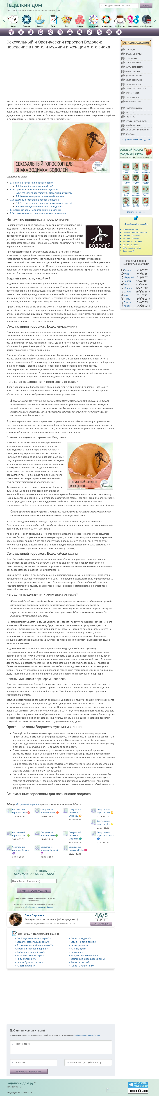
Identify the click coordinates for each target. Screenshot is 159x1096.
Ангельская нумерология (137, 130)
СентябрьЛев (136, 183)
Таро (66, 26)
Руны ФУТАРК (131, 58)
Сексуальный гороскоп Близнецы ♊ (75, 812)
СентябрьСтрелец (146, 194)
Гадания (13, 26)
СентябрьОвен (126, 171)
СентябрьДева (146, 183)
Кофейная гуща (120, 26)
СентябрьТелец (136, 171)
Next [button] (154, 19)
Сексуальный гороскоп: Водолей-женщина (34, 199)
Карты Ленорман (133, 62)
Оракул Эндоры (132, 71)
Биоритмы (130, 117)
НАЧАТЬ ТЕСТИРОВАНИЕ (34, 890)
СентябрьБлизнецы (146, 171)
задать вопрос (101, 923)
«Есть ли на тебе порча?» (83, 941)
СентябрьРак (126, 183)
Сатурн (127, 291)
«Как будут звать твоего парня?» (33, 938)
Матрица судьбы (93, 26)
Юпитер (128, 288)
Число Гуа (129, 112)
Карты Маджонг (132, 97)
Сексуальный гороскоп (27, 804)
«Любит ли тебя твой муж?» (30, 951)
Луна (126, 273)
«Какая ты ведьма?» (80, 938)
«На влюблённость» (26, 958)
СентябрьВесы (126, 194)
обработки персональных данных (39, 907)
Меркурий (129, 277)
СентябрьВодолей (136, 206)
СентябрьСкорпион (136, 194)
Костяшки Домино (134, 84)
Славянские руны (133, 80)
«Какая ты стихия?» (80, 962)
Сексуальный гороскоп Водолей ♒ (49, 850)
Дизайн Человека (133, 125)
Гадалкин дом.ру (20, 1083)
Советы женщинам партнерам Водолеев (40, 196)
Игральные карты (133, 54)
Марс (126, 284)
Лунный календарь (147, 26)
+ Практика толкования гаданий (136, 139)
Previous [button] (4, 19)
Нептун (127, 298)
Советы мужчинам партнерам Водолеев (39, 206)
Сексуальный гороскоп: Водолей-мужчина (34, 189)
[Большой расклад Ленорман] (136, 152)
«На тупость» (76, 951)
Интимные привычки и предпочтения (31, 182)
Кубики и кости (132, 93)
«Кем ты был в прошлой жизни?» (87, 958)
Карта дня (130, 49)
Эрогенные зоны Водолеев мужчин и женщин (36, 209)
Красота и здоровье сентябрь (135, 232)
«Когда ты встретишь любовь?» (32, 941)
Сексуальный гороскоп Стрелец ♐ (105, 835)
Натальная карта (106, 26)
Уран (126, 295)
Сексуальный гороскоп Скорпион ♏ (75, 835)
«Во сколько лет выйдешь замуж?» (34, 945)
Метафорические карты (136, 121)
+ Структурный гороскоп (136, 212)
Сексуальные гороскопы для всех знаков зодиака (38, 213)
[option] (13, 22)
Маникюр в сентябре (131, 238)
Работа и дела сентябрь (132, 241)
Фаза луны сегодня (130, 229)
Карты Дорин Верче (134, 67)
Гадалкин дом (24, 5)
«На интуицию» (77, 948)
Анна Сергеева (34, 915)
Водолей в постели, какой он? (34, 186)
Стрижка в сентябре (131, 235)
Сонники (40, 26)
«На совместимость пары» (29, 955)
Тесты (53, 26)
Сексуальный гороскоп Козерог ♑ (21, 850)
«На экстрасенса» (78, 945)
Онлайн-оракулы (133, 101)
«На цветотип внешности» (83, 955)
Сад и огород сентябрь (132, 248)
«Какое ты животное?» (81, 965)
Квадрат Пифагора (133, 108)
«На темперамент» (25, 965)
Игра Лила (129, 134)
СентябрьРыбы (146, 206)
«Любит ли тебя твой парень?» (32, 948)
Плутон (127, 302)
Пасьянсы (80, 26)
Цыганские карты (133, 75)
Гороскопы (26, 26)
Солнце (127, 270)
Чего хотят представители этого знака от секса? (44, 192)
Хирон (127, 305)
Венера (127, 280)
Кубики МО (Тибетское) (135, 88)
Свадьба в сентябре (131, 245)
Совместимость (133, 26)
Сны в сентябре (129, 251)
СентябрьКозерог (126, 206)
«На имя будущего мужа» (29, 962)
